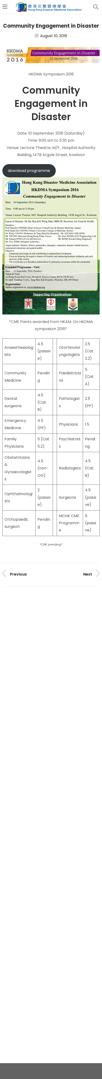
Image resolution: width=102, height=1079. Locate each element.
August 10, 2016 (53, 36)
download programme (29, 170)
